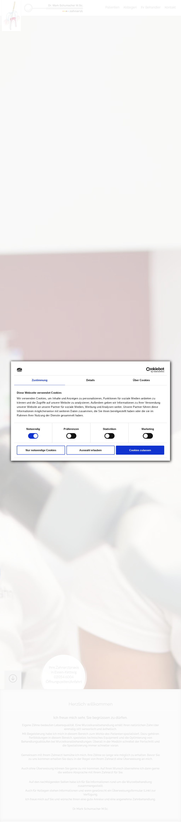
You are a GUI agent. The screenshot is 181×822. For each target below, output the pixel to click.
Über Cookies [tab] (141, 380)
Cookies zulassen (140, 450)
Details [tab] (90, 380)
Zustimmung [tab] (40, 380)
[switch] (71, 436)
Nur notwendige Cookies (41, 450)
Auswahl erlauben (90, 450)
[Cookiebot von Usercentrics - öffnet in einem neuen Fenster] (148, 370)
